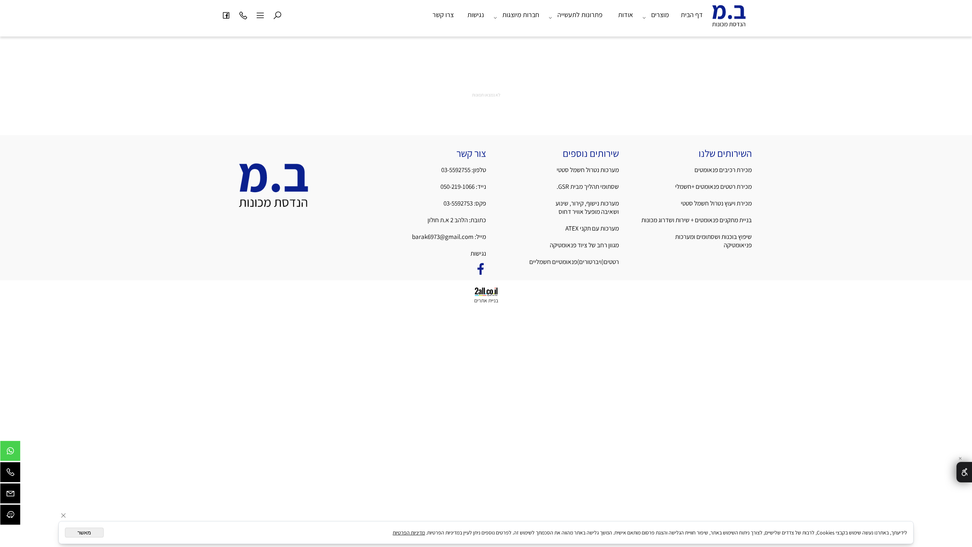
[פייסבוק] (226, 15)
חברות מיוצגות (520, 14)
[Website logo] (729, 18)
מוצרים (660, 14)
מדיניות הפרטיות (409, 532)
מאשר (84, 533)
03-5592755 (455, 170)
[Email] (10, 495)
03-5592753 (458, 203)
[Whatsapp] (10, 453)
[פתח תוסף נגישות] (964, 472)
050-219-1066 (457, 186)
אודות (625, 14)
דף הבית (692, 14)
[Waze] (10, 516)
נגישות (475, 14)
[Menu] (260, 15)
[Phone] (243, 15)
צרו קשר (443, 14)
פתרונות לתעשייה (580, 14)
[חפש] (277, 15)
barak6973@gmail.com (442, 236)
